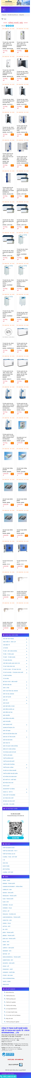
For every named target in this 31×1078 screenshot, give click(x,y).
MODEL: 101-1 (20, 564)
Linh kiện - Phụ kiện (8, 804)
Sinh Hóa (5, 863)
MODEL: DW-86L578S (8, 194)
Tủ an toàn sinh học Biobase (13, 1015)
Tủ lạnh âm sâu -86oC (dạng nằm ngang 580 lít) (22, 190)
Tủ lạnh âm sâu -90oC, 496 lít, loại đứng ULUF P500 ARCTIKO (22, 101)
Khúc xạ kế (6, 785)
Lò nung (5, 648)
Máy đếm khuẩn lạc (8, 709)
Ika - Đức (5, 929)
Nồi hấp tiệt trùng (8, 638)
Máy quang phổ (7, 724)
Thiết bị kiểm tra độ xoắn (10, 773)
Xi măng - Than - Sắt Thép (10, 857)
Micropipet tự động (9, 788)
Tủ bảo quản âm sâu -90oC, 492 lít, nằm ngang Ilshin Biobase (22, 345)
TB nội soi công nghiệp (9, 770)
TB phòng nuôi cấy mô (9, 752)
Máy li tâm (6, 687)
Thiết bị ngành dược (9, 847)
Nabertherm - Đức (8, 960)
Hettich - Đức (6, 926)
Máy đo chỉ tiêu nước (9, 736)
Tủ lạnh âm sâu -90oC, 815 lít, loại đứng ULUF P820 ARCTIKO (22, 73)
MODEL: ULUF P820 (22, 76)
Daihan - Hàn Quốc (8, 892)
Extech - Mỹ (6, 911)
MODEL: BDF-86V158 (8, 76)
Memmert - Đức (7, 951)
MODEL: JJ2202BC (21, 471)
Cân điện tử (6, 645)
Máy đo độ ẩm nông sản (10, 733)
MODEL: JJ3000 (6, 533)
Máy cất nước (7, 697)
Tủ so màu (6, 678)
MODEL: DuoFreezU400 (21, 285)
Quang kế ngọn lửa (9, 727)
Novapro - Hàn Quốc (9, 963)
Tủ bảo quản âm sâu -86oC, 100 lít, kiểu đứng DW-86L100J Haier (22, 128)
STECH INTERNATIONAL (9, 978)
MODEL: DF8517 (7, 440)
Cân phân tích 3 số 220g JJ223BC (21, 438)
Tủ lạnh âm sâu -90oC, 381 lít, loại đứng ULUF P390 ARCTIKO (8, 129)
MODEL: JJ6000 (6, 502)
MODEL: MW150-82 (7, 626)
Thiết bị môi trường (9, 764)
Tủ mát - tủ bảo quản (9, 657)
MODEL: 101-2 (6, 595)
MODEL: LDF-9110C (7, 255)
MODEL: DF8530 (7, 410)
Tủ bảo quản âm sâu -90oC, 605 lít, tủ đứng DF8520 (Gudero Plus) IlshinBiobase (22, 406)
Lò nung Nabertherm (11, 1008)
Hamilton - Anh (7, 920)
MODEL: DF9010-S (21, 379)
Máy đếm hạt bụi (7, 712)
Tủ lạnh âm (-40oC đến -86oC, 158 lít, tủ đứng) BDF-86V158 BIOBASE (8, 72)
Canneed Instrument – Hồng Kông (12, 886)
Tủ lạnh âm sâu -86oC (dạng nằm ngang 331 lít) (22, 221)
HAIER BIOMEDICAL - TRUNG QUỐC (11, 917)
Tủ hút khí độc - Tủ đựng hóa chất (13, 672)
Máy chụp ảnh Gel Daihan (10, 690)
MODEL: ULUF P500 (22, 104)
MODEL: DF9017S (7, 379)
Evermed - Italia (7, 908)
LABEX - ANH (6, 944)
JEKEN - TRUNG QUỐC (8, 932)
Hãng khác (6, 984)
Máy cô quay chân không (10, 746)
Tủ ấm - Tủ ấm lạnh (8, 654)
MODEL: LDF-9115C (21, 224)
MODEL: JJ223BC (21, 440)
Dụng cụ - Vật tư (8, 792)
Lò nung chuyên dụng (11, 1012)
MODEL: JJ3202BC (7, 471)
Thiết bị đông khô (8, 758)
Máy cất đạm (6, 730)
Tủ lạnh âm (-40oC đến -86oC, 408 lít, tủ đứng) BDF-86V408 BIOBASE (8, 44)
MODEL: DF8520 (21, 410)
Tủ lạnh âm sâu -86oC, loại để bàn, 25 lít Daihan (8, 345)
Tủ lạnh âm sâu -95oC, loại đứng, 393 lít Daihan (22, 281)
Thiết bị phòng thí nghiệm (12, 1021)
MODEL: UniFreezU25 (8, 348)
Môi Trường (6, 869)
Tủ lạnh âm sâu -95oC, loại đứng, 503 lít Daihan (8, 281)
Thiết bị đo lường (8, 767)
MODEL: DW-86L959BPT (6, 162)
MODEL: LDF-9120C (7, 224)
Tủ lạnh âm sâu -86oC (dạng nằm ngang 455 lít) (8, 221)
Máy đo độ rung (7, 739)
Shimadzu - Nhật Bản (9, 972)
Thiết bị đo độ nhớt (8, 761)
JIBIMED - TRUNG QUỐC (9, 935)
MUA (13, 51)
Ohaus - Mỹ (6, 966)
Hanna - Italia (7, 923)
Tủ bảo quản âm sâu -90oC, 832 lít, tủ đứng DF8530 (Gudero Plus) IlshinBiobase (8, 406)
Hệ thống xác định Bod (10, 776)
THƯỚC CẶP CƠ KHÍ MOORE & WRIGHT (22, 592)
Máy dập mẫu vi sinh (9, 706)
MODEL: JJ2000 (20, 533)
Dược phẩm (6, 866)
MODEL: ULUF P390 (7, 132)
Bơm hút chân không (9, 749)
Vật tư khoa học (10, 992)
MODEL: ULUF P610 (7, 104)
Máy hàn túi (6, 743)
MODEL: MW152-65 (21, 595)
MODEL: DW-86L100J (22, 132)
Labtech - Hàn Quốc (8, 947)
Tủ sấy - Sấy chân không (10, 651)
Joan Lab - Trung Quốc (9, 938)
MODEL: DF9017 (21, 348)
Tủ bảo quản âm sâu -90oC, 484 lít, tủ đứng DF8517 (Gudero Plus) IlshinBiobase (8, 437)
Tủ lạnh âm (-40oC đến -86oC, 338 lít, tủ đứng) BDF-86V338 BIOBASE (22, 44)
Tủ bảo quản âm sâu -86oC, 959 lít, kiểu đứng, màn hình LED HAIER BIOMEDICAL (22, 159)
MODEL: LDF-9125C (21, 194)
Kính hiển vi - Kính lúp (9, 641)
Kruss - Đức (6, 941)
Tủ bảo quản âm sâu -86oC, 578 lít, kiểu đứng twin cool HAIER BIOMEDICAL (8, 190)
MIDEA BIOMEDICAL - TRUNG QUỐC (12, 957)
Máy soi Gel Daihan (8, 694)
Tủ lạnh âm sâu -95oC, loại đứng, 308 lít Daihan (8, 312)
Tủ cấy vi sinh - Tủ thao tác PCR (12, 669)
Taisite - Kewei (7, 981)
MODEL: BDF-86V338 (22, 48)
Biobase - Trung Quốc (9, 883)
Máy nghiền (6, 715)
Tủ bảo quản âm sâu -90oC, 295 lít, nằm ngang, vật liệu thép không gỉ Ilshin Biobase (22, 374)
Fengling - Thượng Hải (9, 914)
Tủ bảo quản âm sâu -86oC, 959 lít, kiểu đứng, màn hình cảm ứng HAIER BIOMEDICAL (8, 156)
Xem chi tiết (11, 39)
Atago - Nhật (6, 880)
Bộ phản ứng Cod (8, 782)
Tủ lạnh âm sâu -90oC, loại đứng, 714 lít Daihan (22, 250)
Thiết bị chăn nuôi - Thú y (10, 850)
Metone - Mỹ (6, 954)
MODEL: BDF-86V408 (8, 48)
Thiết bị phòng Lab (11, 999)
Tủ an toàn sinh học (9, 666)
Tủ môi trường (7, 675)
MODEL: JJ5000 (20, 502)
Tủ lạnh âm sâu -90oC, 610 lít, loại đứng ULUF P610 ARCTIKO (8, 101)
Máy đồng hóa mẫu (8, 718)
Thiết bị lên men (7, 755)
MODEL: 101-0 (6, 564)
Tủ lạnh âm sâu (7, 660)
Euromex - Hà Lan (8, 905)
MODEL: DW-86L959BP (22, 163)
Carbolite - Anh (7, 889)
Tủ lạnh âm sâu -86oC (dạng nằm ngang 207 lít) (8, 252)
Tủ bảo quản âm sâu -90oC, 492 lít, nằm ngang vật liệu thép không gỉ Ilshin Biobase (8, 374)
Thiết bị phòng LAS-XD (9, 853)
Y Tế (4, 860)
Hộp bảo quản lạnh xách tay (11, 663)
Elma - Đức (6, 902)
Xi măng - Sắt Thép (8, 872)
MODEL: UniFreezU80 (22, 317)
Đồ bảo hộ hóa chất (9, 801)
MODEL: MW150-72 (21, 626)
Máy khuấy (6, 703)
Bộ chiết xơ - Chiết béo (9, 779)
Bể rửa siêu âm (7, 684)
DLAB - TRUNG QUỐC (8, 898)
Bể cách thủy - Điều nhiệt (10, 681)
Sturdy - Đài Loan (8, 975)
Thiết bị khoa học (10, 995)
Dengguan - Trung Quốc (10, 895)
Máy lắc (5, 700)
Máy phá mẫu (7, 721)
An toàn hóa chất (8, 798)
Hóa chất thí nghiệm (9, 795)
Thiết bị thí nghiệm (11, 1002)
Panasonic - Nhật (8, 969)
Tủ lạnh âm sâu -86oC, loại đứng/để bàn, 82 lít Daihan (22, 314)
